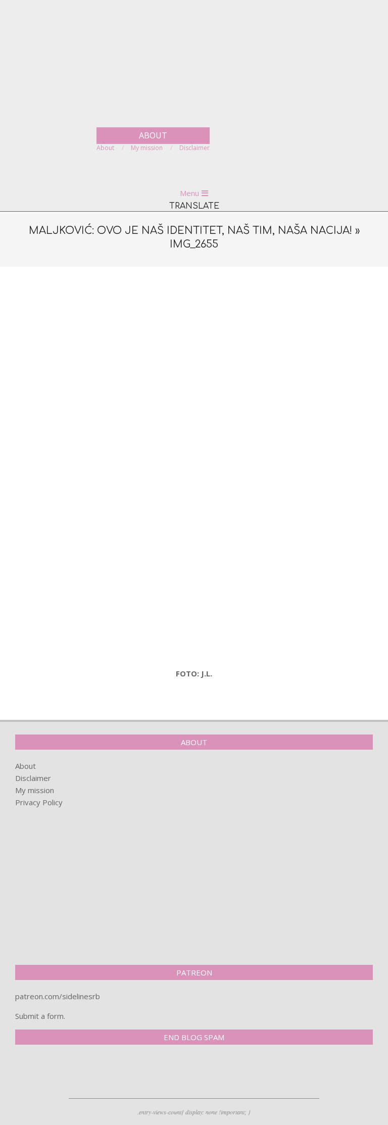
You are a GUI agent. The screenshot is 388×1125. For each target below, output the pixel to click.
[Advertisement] (194, 350)
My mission (34, 790)
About (25, 766)
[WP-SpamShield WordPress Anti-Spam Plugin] (50, 1073)
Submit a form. (40, 1016)
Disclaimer (33, 778)
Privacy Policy (39, 802)
